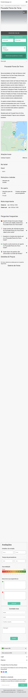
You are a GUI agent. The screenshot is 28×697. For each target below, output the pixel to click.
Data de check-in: (5, 36)
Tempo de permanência (9, 557)
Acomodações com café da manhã (12, 5)
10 (24, 571)
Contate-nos (20, 690)
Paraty (2, 5)
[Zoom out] (25, 144)
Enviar (14, 603)
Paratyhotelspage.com (6, 2)
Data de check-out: (18, 36)
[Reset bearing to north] (25, 146)
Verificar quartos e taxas (14, 55)
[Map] (14, 136)
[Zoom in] (25, 142)
